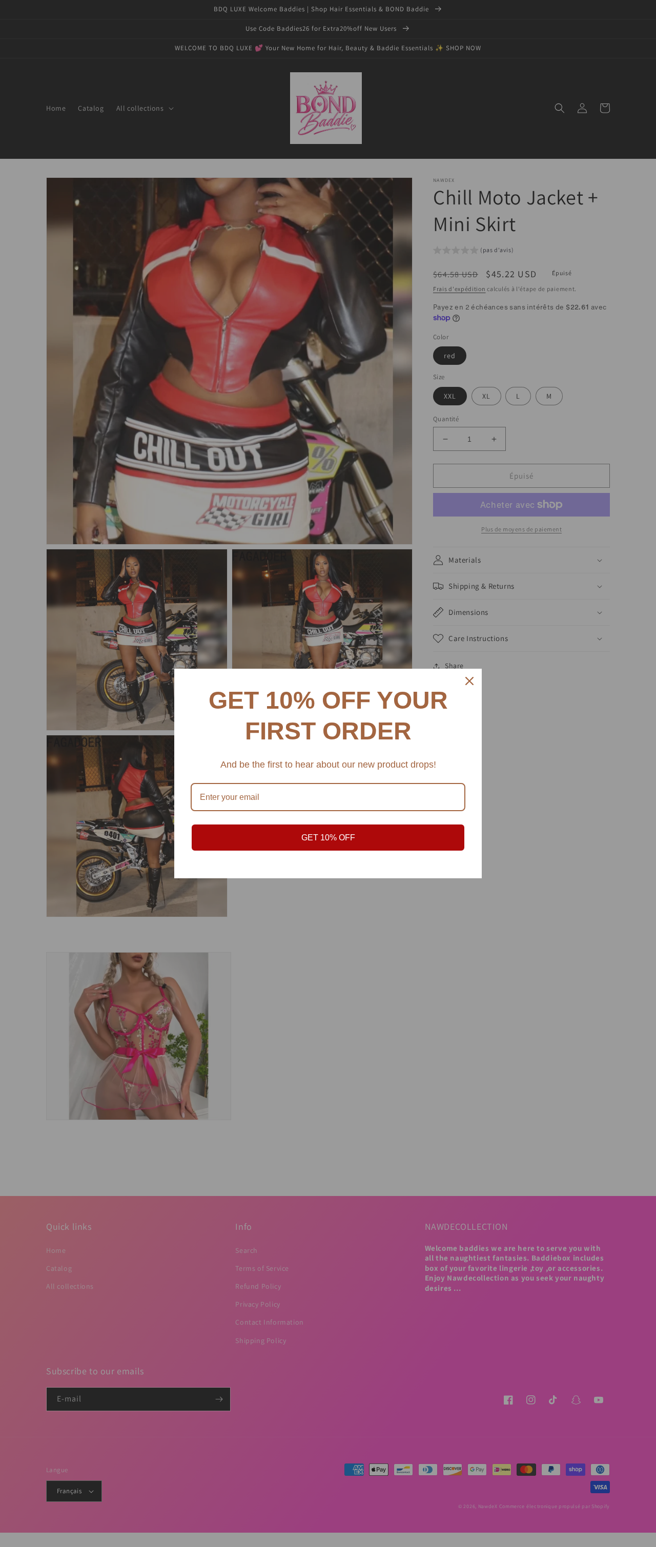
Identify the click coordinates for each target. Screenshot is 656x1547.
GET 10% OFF (328, 837)
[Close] (469, 681)
